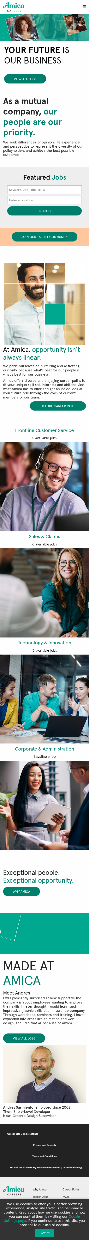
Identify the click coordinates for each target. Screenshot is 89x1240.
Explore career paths (58, 406)
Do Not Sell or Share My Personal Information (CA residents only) (46, 1167)
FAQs (66, 1197)
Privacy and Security (44, 1145)
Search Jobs (40, 1197)
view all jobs (25, 79)
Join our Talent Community (45, 237)
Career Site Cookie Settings (22, 1133)
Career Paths (71, 1189)
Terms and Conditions (44, 1156)
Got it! (45, 1232)
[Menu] (84, 6)
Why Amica (21, 891)
